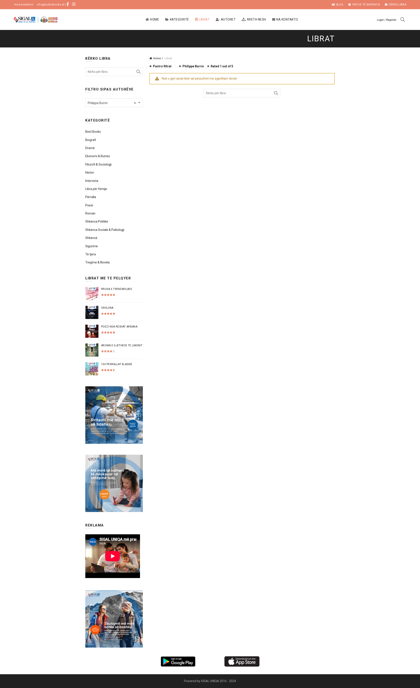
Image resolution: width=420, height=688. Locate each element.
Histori (89, 172)
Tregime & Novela (97, 262)
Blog (339, 4)
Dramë (90, 148)
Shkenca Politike (96, 221)
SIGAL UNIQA (210, 681)
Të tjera (90, 254)
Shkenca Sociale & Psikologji (104, 230)
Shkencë (91, 238)
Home (154, 19)
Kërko (275, 93)
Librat (204, 19)
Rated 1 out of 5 (222, 66)
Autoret (228, 19)
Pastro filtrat (162, 66)
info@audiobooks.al (50, 4)
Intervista (91, 181)
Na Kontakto (287, 19)
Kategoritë (179, 19)
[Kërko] (402, 19)
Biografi (90, 140)
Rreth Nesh (256, 19)
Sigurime (91, 246)
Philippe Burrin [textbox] (112, 103)
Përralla (90, 197)
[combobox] (114, 102)
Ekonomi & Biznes (97, 156)
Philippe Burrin (193, 66)
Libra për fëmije (96, 189)
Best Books (93, 131)
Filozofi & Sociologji (98, 164)
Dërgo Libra (397, 4)
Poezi (89, 205)
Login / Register (386, 19)
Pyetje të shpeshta (366, 4)
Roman (90, 213)
